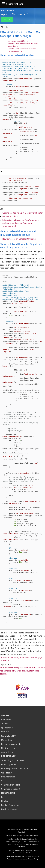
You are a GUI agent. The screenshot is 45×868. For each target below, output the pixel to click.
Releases (5, 797)
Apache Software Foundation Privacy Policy (22, 859)
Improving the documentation (14, 768)
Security (5, 731)
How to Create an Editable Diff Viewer (19, 239)
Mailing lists (6, 740)
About (5, 715)
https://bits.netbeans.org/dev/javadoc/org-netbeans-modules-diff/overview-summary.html (21, 223)
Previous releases (9, 809)
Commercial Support (10, 789)
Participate (8, 756)
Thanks (4, 723)
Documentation (8, 776)
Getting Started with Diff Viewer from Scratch (22, 213)
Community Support (10, 784)
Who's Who (6, 719)
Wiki (3, 780)
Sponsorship (7, 727)
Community (8, 735)
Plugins (4, 801)
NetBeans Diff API (10, 216)
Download (7, 19)
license (28, 835)
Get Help (6, 772)
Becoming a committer (11, 744)
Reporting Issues (8, 764)
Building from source (10, 805)
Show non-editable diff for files (17, 41)
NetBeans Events (8, 748)
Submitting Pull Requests (12, 760)
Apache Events (7, 752)
